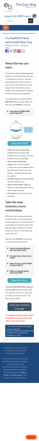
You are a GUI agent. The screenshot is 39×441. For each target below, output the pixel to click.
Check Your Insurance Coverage (19, 308)
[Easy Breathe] (8, 3)
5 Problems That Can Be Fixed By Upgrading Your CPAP (17, 336)
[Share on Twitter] (11, 51)
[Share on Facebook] (7, 51)
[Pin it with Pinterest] (19, 51)
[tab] (19, 112)
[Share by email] (23, 51)
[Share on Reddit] (15, 51)
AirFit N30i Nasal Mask (24, 73)
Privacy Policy (17, 377)
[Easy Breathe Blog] (25, 3)
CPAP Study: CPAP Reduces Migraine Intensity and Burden (19, 330)
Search (30, 20)
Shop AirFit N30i (19, 143)
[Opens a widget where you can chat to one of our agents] (31, 437)
